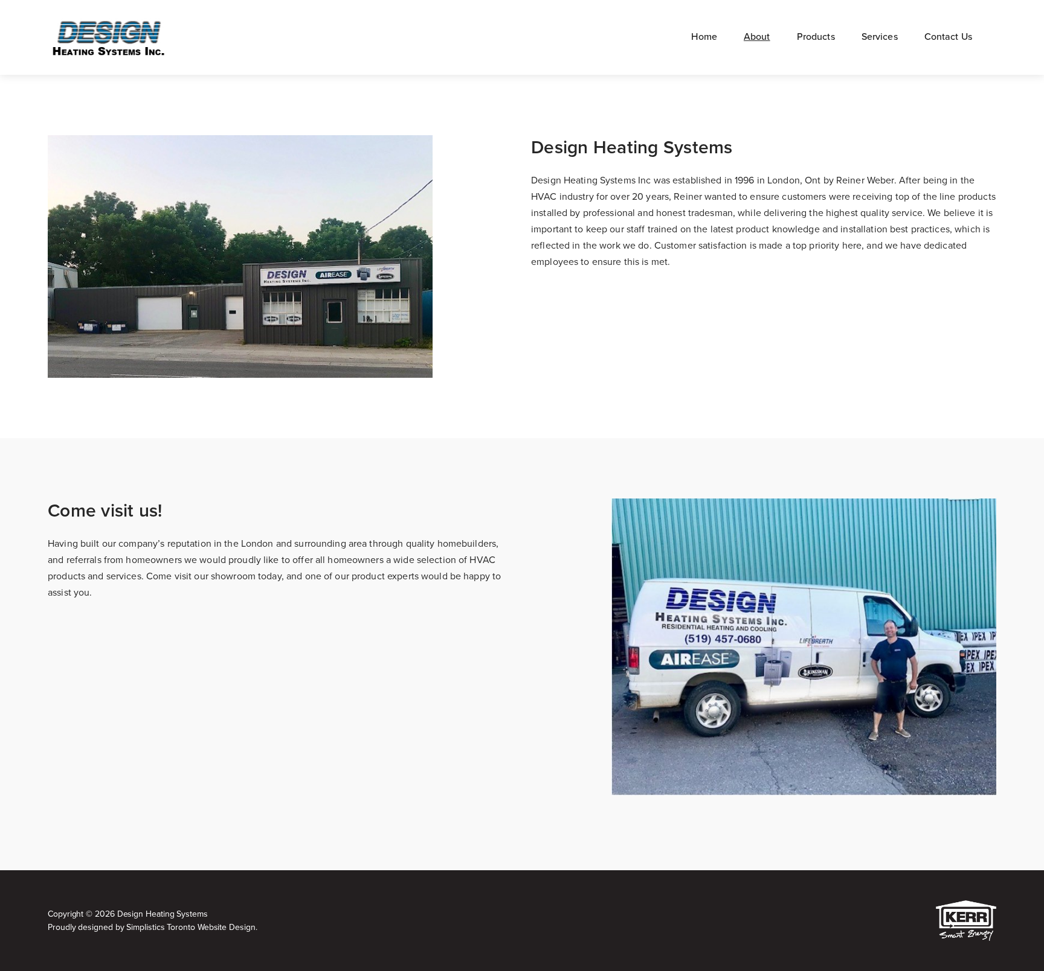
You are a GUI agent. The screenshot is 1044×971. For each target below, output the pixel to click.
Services (880, 37)
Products (816, 37)
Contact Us (948, 37)
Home (704, 37)
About (757, 37)
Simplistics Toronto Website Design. (191, 927)
